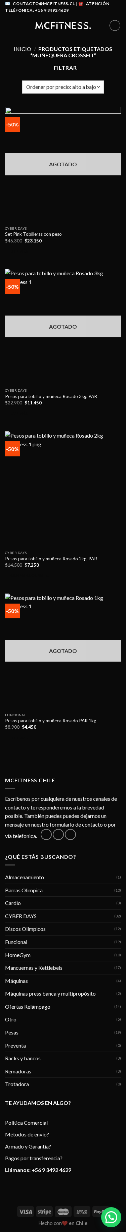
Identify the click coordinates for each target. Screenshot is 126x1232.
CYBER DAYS (21, 916)
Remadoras (18, 1071)
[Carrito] (115, 25)
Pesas (11, 1032)
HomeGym (18, 955)
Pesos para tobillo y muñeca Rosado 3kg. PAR (51, 396)
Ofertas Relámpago (27, 1006)
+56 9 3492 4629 (51, 1170)
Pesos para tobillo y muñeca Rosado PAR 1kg (50, 720)
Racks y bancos (23, 1058)
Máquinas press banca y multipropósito (50, 993)
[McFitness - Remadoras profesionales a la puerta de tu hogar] (63, 25)
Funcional (16, 942)
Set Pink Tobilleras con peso (33, 234)
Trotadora (17, 1084)
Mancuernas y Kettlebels (33, 967)
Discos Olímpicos (25, 929)
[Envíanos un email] (70, 834)
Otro (10, 1019)
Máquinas (16, 980)
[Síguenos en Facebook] (46, 834)
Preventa (15, 1045)
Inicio (22, 49)
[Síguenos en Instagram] (58, 834)
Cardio (13, 903)
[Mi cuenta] (101, 25)
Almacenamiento (24, 877)
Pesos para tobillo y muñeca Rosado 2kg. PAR (51, 558)
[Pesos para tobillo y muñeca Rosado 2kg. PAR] (63, 489)
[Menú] (9, 25)
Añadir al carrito (29, 575)
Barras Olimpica (24, 890)
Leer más (19, 251)
